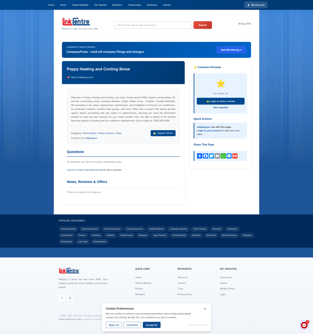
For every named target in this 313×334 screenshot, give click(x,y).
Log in (70, 169)
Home (51, 5)
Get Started (100, 5)
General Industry (68, 229)
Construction (66, 235)
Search (203, 25)
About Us (182, 277)
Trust (180, 288)
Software (110, 235)
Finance (82, 235)
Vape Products (159, 235)
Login (223, 294)
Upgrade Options (165, 133)
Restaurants (66, 241)
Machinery (211, 235)
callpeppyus (91, 138)
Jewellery (96, 235)
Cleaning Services (135, 229)
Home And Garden (112, 229)
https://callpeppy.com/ (82, 77)
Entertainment (100, 241)
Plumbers (196, 235)
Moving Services (229, 235)
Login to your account (209, 130)
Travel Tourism (199, 229)
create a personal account (90, 169)
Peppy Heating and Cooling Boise (98, 69)
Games (167, 5)
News (63, 5)
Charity (223, 283)
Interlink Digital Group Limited (70, 319)
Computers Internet (178, 229)
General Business (90, 229)
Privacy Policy (185, 294)
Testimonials (134, 5)
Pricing (138, 288)
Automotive (232, 229)
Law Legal (82, 241)
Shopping (247, 235)
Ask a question (220, 107)
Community (226, 277)
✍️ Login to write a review (220, 101)
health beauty (127, 235)
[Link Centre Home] (80, 21)
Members (117, 5)
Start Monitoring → (231, 49)
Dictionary (152, 5)
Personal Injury (179, 235)
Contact (182, 283)
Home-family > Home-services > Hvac (102, 133)
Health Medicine (156, 229)
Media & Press (227, 288)
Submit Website (80, 5)
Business (143, 235)
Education (216, 229)
